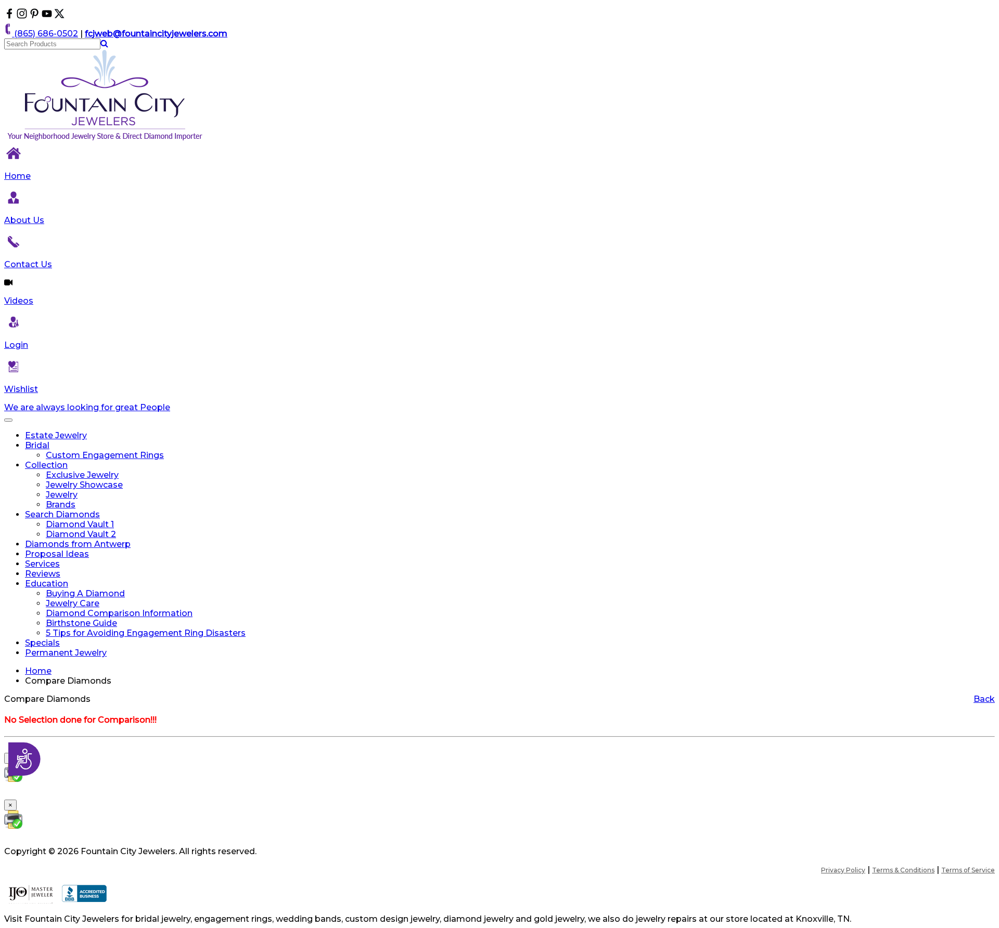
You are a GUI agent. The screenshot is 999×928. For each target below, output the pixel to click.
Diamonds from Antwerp (78, 544)
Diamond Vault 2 (81, 534)
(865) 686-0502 (45, 33)
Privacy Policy (843, 870)
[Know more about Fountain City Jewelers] (47, 16)
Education (46, 584)
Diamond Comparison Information (119, 613)
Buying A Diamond (85, 593)
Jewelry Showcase (84, 485)
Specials (42, 643)
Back (984, 699)
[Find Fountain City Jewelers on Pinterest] (34, 16)
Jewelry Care (72, 603)
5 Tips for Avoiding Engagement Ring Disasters (146, 633)
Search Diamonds (62, 514)
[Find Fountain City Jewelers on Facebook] (9, 16)
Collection (46, 465)
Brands (60, 504)
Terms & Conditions (903, 870)
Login (16, 345)
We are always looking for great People (87, 407)
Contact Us (28, 264)
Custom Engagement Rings (105, 455)
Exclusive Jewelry (82, 475)
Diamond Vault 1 (80, 524)
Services (42, 564)
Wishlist (21, 389)
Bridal (37, 445)
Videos (18, 301)
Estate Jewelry (56, 435)
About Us (24, 220)
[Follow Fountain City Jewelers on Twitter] (59, 16)
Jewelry (62, 495)
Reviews (42, 574)
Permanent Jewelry (66, 653)
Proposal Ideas (57, 554)
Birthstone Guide (81, 623)
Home (17, 176)
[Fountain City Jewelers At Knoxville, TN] (105, 140)
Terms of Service (968, 870)
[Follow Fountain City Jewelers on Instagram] (22, 16)
